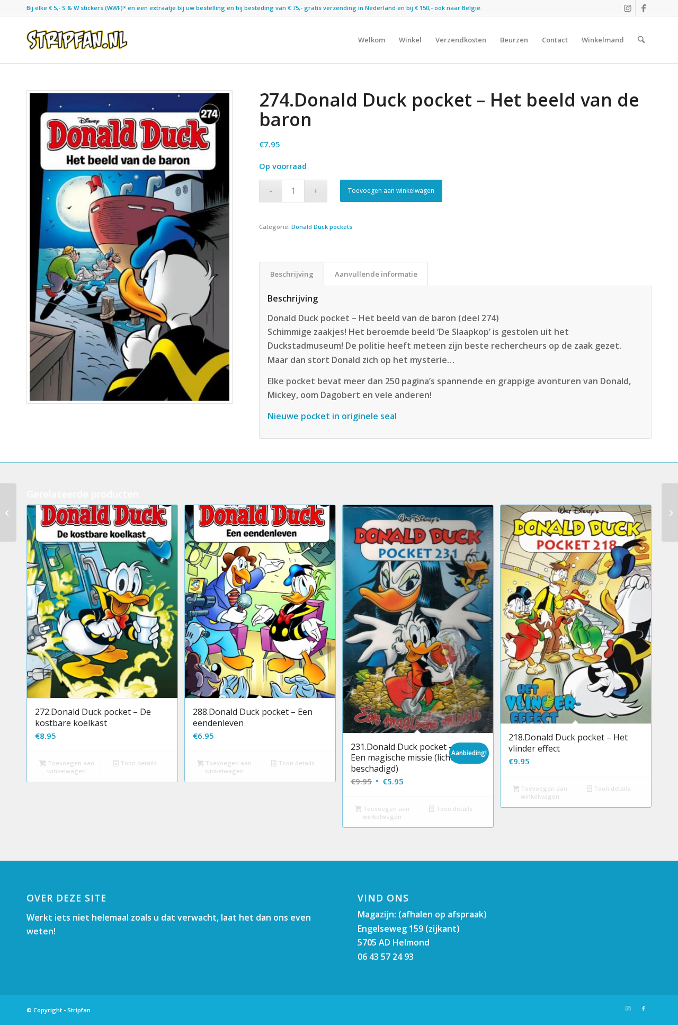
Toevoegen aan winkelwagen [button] (70, 767)
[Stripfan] (77, 39)
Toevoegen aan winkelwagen (391, 190)
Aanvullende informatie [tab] (376, 274)
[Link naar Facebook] (644, 8)
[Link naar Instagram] (627, 8)
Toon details (138, 763)
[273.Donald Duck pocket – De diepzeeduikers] (670, 512)
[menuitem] (371, 39)
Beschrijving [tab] (292, 274)
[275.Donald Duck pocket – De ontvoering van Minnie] (8, 512)
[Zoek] (641, 39)
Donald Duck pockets (321, 227)
